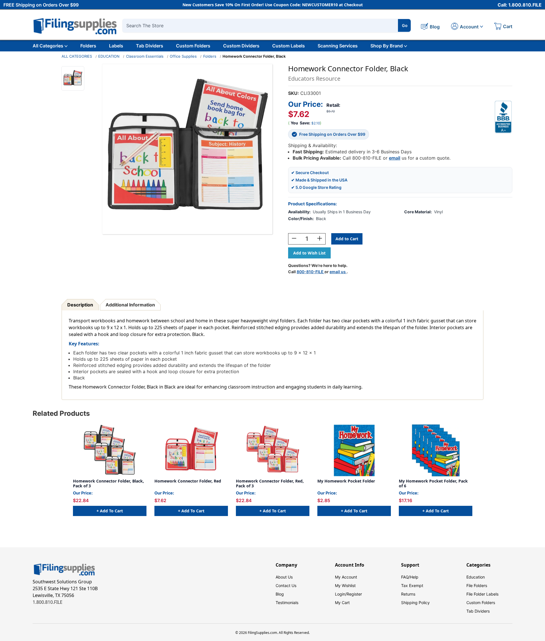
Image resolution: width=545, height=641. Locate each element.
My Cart (342, 602)
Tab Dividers (149, 46)
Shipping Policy (415, 602)
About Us (284, 577)
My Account (346, 577)
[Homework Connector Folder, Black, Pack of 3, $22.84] (109, 450)
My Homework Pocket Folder (346, 481)
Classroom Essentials (145, 56)
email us (338, 271)
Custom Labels (288, 46)
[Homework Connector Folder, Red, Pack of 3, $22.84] (272, 450)
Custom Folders (193, 46)
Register (354, 594)
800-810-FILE (310, 271)
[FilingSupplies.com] (75, 25)
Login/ (341, 594)
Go (405, 25)
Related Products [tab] (61, 413)
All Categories (48, 46)
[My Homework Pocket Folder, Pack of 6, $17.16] (435, 450)
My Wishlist (345, 585)
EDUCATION (109, 56)
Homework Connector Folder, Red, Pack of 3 (270, 483)
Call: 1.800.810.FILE (520, 5)
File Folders (476, 585)
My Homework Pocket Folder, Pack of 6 (433, 483)
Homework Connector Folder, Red (187, 481)
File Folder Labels (482, 594)
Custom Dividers (241, 46)
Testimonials (287, 602)
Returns (408, 594)
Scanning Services (338, 46)
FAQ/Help (409, 577)
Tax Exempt (412, 585)
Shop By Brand (386, 46)
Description (80, 305)
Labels (116, 46)
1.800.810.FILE (47, 602)
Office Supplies (183, 56)
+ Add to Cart (110, 510)
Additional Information (130, 305)
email (394, 158)
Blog (280, 594)
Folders (88, 46)
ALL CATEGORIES (77, 56)
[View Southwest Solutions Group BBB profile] (503, 117)
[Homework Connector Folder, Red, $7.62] (191, 450)
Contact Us (286, 585)
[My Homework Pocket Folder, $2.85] (354, 450)
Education (475, 577)
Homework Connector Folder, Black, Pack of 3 (108, 483)
